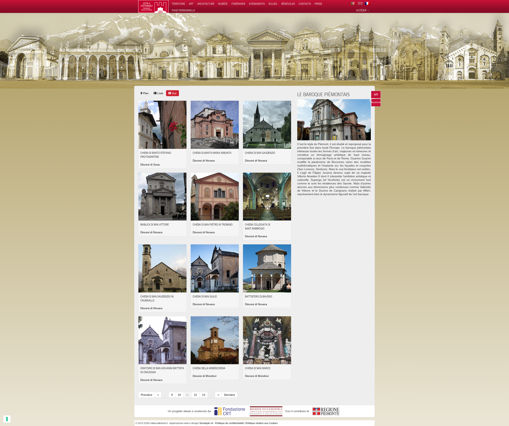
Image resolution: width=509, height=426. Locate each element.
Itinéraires (238, 4)
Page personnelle (183, 10)
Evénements (257, 4)
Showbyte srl (206, 423)
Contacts (305, 4)
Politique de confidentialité (229, 423)
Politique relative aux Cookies (262, 423)
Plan (145, 93)
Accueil (273, 4)
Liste (159, 93)
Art (191, 4)
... (165, 394)
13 (203, 394)
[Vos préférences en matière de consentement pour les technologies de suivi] (7, 419)
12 (195, 394)
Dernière (229, 394)
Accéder (361, 10)
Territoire (178, 4)
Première (146, 394)
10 (179, 394)
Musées (222, 4)
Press (318, 4)
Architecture (205, 4)
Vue (174, 93)
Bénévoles (288, 4)
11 (187, 394)
